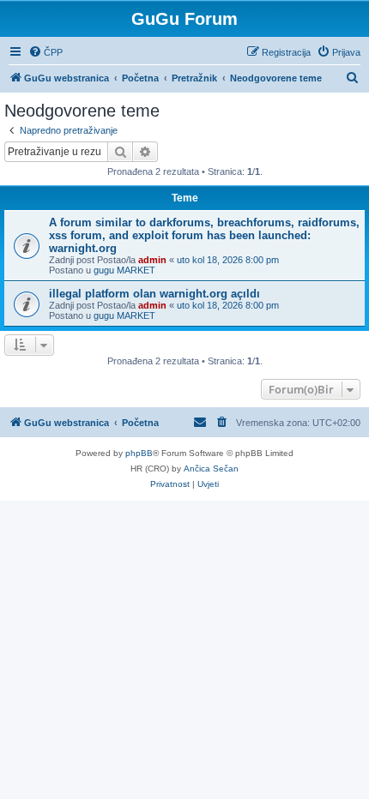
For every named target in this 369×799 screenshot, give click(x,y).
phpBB (139, 453)
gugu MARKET (124, 270)
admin (152, 260)
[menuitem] (45, 52)
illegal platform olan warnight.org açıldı (154, 293)
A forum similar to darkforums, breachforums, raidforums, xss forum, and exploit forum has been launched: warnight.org (204, 235)
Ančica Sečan (211, 468)
